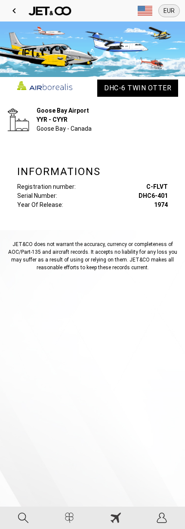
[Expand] (145, 11)
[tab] (23, 518)
